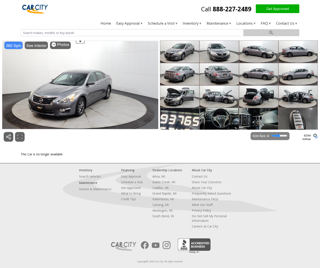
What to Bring (131, 193)
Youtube (156, 245)
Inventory (191, 23)
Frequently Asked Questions (211, 193)
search (271, 32)
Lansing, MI (160, 205)
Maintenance (218, 23)
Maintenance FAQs (205, 199)
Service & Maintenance (95, 189)
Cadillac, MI (160, 188)
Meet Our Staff (202, 205)
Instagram (166, 245)
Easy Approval (128, 23)
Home (106, 23)
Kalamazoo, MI (163, 199)
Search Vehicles (90, 176)
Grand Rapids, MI (164, 193)
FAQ (265, 23)
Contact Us (285, 23)
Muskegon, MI (162, 210)
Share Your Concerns (206, 182)
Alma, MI (158, 176)
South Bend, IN (163, 216)
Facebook (145, 245)
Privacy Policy (201, 210)
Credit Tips (128, 199)
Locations (245, 23)
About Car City (202, 188)
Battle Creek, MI (163, 182)
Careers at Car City (205, 226)
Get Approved (277, 8)
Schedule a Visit (161, 23)
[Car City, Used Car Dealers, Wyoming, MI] (194, 245)
